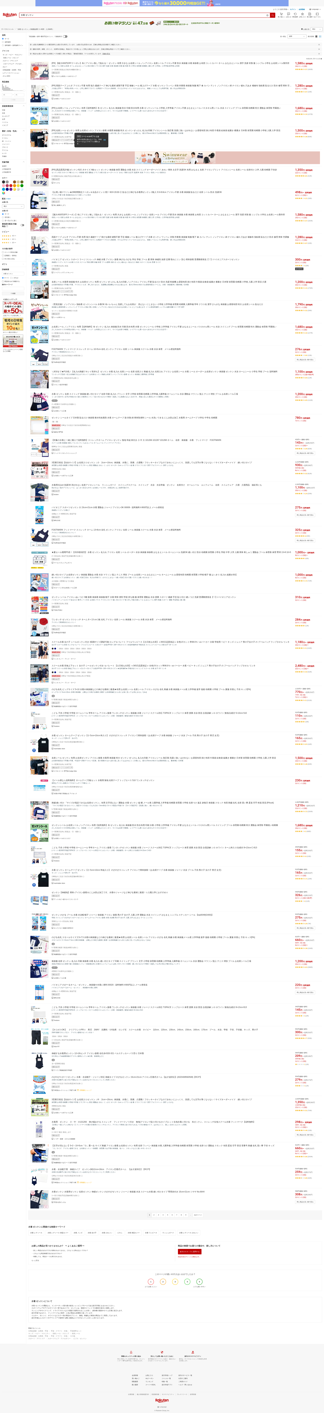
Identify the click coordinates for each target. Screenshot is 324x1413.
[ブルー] (3, 189)
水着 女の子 (92, 1233)
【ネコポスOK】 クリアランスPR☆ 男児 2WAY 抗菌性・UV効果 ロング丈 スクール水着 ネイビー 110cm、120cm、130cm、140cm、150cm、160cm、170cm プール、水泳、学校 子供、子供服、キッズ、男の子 (155, 1030)
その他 (72, 1336)
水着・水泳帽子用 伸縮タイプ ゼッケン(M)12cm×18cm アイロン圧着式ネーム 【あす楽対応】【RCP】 (101, 1169)
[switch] (22, 225)
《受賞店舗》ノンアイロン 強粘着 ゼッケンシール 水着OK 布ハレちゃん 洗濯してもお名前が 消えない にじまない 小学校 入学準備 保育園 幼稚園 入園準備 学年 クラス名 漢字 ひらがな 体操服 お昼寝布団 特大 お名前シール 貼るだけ (157, 304)
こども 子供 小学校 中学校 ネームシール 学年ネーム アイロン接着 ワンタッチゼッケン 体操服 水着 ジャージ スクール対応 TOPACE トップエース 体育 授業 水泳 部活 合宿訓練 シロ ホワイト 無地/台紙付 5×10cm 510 (149, 713)
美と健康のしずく (60, 205)
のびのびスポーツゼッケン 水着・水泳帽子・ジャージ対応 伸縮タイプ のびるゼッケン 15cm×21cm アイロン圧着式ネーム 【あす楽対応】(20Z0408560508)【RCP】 (127, 1077)
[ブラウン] (14, 181)
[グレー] (7, 181)
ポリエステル (6, 135)
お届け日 (5, 211)
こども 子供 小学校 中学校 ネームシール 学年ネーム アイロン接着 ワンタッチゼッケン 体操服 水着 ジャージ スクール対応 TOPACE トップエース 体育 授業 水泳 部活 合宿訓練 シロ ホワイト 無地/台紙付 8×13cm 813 (149, 1007)
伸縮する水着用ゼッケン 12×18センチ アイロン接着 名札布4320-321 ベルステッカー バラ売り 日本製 (98, 1053)
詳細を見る (106, 54)
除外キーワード (7, 284)
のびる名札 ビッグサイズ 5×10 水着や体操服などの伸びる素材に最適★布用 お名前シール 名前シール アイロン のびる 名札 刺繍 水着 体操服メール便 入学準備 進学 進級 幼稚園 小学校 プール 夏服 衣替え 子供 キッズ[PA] (151, 689)
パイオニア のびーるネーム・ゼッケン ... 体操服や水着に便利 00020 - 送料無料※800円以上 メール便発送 (99, 985)
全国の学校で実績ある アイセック (65, 793)
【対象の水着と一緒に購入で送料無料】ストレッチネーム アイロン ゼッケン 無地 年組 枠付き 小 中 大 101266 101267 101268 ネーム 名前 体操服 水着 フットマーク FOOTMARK (136, 440)
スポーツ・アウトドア (36, 1339)
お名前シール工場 (60, 411)
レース (4, 153)
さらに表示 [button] (6, 76)
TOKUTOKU (58, 610)
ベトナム (5, 122)
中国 (3, 110)
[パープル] (10, 189)
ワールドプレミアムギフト (63, 563)
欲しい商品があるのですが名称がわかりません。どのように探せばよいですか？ (60, 1250)
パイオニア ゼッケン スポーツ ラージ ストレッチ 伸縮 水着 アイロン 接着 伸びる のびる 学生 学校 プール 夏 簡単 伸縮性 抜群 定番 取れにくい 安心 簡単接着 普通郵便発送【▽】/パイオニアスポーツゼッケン (145, 259)
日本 (3, 113)
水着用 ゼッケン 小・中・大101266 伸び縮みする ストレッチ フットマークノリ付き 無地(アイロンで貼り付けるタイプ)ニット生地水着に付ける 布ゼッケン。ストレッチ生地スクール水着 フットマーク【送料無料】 (153, 1122)
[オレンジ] (14, 185)
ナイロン (5, 138)
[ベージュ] (18, 181)
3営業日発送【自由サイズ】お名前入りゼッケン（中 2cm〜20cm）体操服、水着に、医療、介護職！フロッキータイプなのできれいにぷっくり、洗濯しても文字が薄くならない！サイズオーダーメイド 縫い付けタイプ (152, 1099)
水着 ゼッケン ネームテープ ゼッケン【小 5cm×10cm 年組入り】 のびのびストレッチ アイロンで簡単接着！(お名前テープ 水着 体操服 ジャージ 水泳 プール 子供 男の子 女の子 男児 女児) (136, 870)
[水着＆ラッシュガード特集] (175, 157)
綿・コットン (6, 141)
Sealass (56, 726)
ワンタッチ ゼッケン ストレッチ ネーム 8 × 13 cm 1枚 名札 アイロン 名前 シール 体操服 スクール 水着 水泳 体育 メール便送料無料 (112, 619)
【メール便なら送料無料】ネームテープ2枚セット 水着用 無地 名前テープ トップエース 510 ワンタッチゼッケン (103, 780)
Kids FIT (56, 1046)
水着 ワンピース (151, 1233)
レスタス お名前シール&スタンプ (65, 76)
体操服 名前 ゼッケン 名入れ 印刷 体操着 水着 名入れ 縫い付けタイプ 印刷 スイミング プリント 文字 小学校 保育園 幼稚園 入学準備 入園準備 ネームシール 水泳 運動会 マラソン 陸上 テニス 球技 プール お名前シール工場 (151, 961)
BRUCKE (57, 520)
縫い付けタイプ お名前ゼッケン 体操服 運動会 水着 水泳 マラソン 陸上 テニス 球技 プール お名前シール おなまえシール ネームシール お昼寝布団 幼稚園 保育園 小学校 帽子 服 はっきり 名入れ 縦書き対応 (144, 575)
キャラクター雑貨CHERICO (63, 928)
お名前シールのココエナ (62, 99)
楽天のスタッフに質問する (190, 1252)
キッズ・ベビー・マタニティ (39, 1333)
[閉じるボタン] (319, 45)
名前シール (76, 1333)
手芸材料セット (76, 1331)
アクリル (5, 150)
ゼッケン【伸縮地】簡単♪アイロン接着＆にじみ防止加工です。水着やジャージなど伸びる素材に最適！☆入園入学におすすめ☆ (110, 892)
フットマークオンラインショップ (65, 453)
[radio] (3, 39)
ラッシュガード (168, 1233)
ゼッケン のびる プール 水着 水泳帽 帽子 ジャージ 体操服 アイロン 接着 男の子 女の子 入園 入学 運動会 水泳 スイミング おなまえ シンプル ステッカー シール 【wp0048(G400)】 (132, 915)
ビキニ (119, 1233)
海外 (9, 199)
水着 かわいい (107, 1233)
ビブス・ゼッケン (80, 1339)
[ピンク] (3, 185)
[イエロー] (18, 185)
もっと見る (35, 1260)
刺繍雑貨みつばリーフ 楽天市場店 (65, 706)
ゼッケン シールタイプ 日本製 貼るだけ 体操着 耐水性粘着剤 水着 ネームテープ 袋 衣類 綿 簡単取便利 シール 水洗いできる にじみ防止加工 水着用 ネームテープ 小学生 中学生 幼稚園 (134, 418)
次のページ (198, 1215)
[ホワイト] (10, 181)
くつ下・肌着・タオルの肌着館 (64, 1139)
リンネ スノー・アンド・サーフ (65, 659)
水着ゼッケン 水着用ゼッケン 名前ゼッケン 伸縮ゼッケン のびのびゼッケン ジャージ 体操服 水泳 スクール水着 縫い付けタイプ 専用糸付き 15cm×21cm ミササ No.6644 (128, 1192)
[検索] (272, 15)
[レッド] (10, 185)
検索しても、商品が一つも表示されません (47, 1256)
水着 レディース (36, 1233)
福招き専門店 (58, 432)
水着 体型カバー (134, 1233)
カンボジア (6, 116)
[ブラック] (3, 181)
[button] (315, 10)
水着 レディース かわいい (188, 1233)
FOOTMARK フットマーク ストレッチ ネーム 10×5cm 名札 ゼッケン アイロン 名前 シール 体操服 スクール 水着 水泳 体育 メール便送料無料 (116, 349)
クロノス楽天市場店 (61, 385)
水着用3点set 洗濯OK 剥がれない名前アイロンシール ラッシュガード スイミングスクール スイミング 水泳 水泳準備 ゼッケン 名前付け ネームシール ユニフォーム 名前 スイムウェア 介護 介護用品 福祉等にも (157, 485)
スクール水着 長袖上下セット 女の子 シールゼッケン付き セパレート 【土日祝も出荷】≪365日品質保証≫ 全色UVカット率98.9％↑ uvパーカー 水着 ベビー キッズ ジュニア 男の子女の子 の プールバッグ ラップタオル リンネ (153, 666)
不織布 (4, 156)
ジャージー (6, 144)
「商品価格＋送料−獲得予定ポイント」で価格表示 (45, 36)
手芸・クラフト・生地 (59, 1331)
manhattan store (59, 749)
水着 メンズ (78, 1233)
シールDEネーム (59, 317)
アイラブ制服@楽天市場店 (63, 1070)
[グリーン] (21, 185)
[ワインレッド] (7, 185)
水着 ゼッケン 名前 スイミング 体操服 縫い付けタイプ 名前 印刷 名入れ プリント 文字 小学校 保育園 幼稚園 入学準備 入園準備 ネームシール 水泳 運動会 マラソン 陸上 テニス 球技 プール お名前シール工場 (145, 394)
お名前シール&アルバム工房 (63, 476)
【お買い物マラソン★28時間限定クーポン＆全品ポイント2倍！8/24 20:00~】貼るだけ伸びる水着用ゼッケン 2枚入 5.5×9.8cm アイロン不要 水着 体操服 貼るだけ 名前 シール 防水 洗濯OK (137, 192)
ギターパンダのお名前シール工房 (65, 588)
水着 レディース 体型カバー (58, 1233)
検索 (13, 100)
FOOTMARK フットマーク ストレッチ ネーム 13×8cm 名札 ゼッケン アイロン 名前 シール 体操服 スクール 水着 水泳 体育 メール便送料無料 (116, 530)
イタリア (5, 125)
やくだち (57, 183)
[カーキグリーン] (21, 181)
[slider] (2, 91)
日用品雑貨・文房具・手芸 (38, 1331)
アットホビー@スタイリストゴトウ (66, 899)
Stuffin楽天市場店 (60, 362)
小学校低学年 (6, 169)
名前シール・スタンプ (61, 1333)
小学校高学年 (6, 172)
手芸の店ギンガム (60, 1202)
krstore (56, 494)
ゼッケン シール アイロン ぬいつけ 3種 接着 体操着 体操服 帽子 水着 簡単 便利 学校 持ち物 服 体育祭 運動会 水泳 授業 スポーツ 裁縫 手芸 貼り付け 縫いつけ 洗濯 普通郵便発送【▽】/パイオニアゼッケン (144, 597)
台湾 (3, 119)
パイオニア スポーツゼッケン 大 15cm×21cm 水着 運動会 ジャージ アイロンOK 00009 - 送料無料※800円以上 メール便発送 (108, 507)
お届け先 (5, 202)
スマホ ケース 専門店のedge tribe (65, 143)
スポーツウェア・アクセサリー (59, 1339)
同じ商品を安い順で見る (305, 360)
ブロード (5, 147)
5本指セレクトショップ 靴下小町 (65, 1090)
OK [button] (104, 140)
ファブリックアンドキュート (64, 272)
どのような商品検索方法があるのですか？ (47, 1253)
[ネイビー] (7, 189)
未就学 (4, 166)
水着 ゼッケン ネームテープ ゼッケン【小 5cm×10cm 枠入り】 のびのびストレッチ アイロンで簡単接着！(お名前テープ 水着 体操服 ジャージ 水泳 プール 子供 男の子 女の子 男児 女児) (135, 735)
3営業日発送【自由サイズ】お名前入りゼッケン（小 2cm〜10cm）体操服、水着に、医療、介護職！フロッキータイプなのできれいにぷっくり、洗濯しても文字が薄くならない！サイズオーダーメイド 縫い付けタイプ (152, 462)
